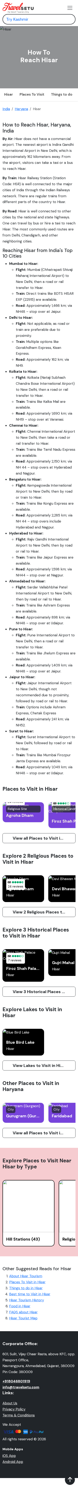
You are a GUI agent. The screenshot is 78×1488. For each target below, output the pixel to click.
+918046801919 (16, 1381)
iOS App (9, 1455)
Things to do (61, 94)
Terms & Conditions (18, 1415)
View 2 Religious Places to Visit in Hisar (44, 912)
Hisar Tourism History (26, 1300)
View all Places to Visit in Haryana (44, 1133)
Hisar (8, 94)
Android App (12, 1461)
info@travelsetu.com (20, 1387)
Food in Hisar (19, 1306)
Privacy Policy (13, 1409)
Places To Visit (32, 94)
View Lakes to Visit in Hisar (40, 1065)
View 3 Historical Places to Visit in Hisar (44, 991)
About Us (9, 1403)
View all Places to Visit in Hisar (43, 838)
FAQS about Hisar (23, 1312)
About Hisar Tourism (25, 1276)
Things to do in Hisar (26, 1288)
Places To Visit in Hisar (27, 1282)
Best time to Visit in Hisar (29, 1294)
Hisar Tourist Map (23, 1318)
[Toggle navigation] (70, 8)
